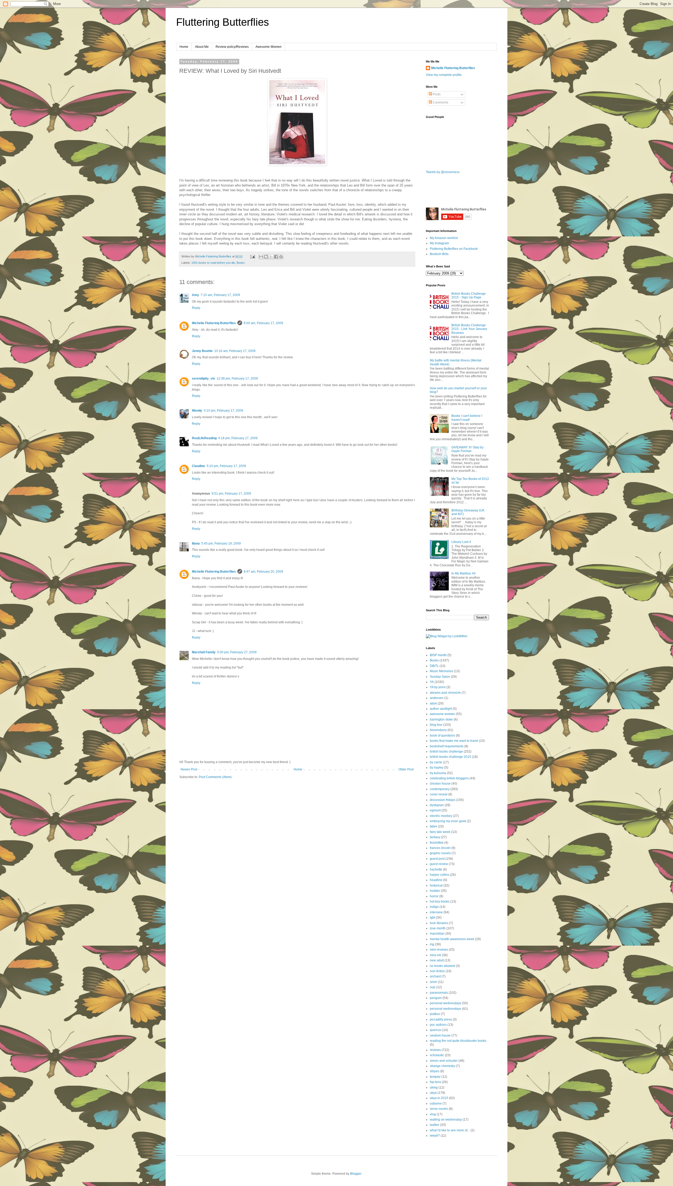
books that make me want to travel (454, 741)
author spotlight (441, 709)
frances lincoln (440, 848)
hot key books (440, 901)
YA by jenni (438, 687)
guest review (439, 864)
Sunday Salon (440, 677)
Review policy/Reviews (232, 47)
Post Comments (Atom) (215, 777)
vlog (433, 1114)
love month (438, 928)
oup (432, 987)
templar (435, 1077)
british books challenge (446, 751)
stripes (434, 1071)
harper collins (439, 875)
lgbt (432, 917)
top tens (435, 1082)
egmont (435, 810)
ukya (433, 1093)
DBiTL (434, 666)
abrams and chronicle (445, 693)
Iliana (196, 543)
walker (434, 1125)
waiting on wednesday (446, 1119)
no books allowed (442, 966)
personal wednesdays (445, 1003)
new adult (437, 960)
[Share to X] (271, 256)
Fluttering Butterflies (222, 22)
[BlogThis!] (266, 256)
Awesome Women (269, 47)
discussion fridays (442, 800)
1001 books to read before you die (213, 262)
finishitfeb (436, 843)
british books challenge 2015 (450, 757)
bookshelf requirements (446, 746)
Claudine (198, 466)
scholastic (437, 1055)
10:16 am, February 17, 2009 (235, 351)
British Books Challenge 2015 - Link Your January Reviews (469, 329)
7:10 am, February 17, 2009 (220, 295)
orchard (435, 976)
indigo (434, 907)
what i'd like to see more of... (450, 1130)
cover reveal (438, 794)
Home (184, 47)
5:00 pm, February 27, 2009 (237, 652)
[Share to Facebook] (276, 256)
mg (432, 944)
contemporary (440, 789)
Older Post (406, 769)
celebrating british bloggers (449, 778)
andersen (436, 698)
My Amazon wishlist (444, 238)
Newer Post (189, 769)
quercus (435, 1030)
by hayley (436, 767)
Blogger (355, 1173)
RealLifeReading (204, 438)
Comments (440, 102)
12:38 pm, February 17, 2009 (237, 378)
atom (433, 703)
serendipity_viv (203, 378)
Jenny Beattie (202, 351)
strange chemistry (442, 1066)
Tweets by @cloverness (443, 172)
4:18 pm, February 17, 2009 (238, 438)
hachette (436, 869)
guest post (437, 859)
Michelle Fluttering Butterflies (214, 323)
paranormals (439, 993)
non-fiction (437, 971)
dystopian (437, 805)
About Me (202, 47)
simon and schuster (444, 1061)
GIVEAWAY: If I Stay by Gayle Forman (467, 449)
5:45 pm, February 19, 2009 (221, 543)
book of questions (442, 735)
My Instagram (439, 243)
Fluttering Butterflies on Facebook (454, 249)
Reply (196, 308)
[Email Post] (252, 256)
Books (241, 262)
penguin (436, 998)
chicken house (440, 783)
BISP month (438, 655)
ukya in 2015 (439, 1098)
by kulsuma (438, 773)
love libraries (439, 923)
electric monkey (441, 816)
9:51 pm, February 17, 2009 (231, 493)
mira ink (435, 955)
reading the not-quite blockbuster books (458, 1041)
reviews (435, 1050)
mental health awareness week (452, 939)
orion (433, 982)
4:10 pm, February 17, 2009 (223, 410)
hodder (435, 891)
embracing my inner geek (448, 821)
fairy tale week (440, 832)
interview (436, 912)
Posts (436, 94)
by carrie (436, 762)
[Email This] (261, 256)
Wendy (197, 410)
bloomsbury (438, 730)
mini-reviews (439, 949)
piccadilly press (441, 1019)
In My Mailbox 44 (463, 573)
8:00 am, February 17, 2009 (263, 323)
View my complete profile (444, 75)
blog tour (436, 725)
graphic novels (440, 853)
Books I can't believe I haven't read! (466, 417)
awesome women (442, 714)
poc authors (438, 1025)
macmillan (437, 933)
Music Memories (441, 671)
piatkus (435, 1014)
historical (436, 885)
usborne (436, 1103)
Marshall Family (204, 652)
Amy (195, 295)
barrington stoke (441, 719)
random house (440, 1035)
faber (433, 826)
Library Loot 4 (461, 542)
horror (434, 896)
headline (436, 880)
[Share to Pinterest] (281, 256)
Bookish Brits (439, 254)
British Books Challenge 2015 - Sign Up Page (468, 295)
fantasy (435, 837)
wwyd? (435, 1135)
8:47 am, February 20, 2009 (263, 571)
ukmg (434, 1087)
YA (432, 682)
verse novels (439, 1109)
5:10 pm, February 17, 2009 (226, 466)
